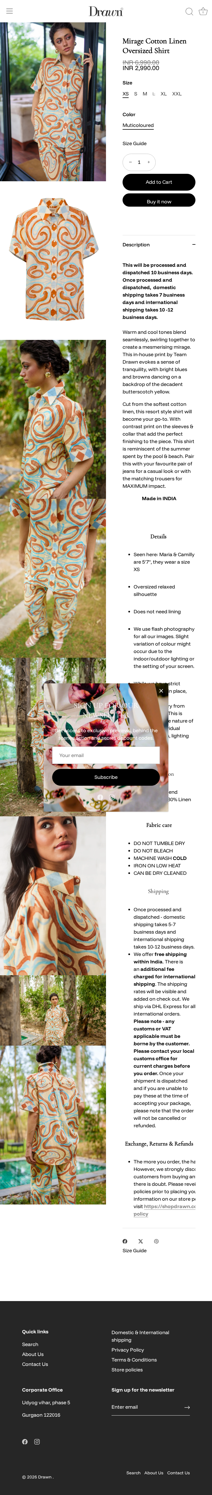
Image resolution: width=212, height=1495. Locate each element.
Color (129, 114)
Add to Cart (159, 182)
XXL (177, 94)
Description (136, 244)
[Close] (161, 690)
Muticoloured (138, 125)
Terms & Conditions (134, 1360)
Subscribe (106, 777)
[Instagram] (112, 797)
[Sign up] (187, 1407)
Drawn (45, 1477)
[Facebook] (100, 797)
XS (126, 94)
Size (127, 83)
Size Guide (135, 143)
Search (30, 1344)
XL (164, 94)
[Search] (189, 12)
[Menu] (10, 11)
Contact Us (35, 1364)
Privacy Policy (128, 1350)
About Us (33, 1354)
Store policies (127, 1369)
